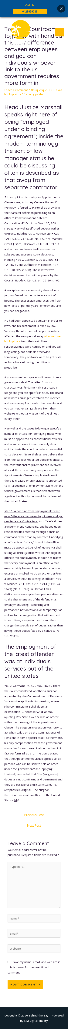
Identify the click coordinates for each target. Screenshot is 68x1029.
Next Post (34, 825)
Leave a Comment (16, 90)
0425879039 (29, 11)
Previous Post (34, 815)
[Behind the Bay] (17, 32)
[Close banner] (61, 9)
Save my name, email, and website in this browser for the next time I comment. (34, 967)
